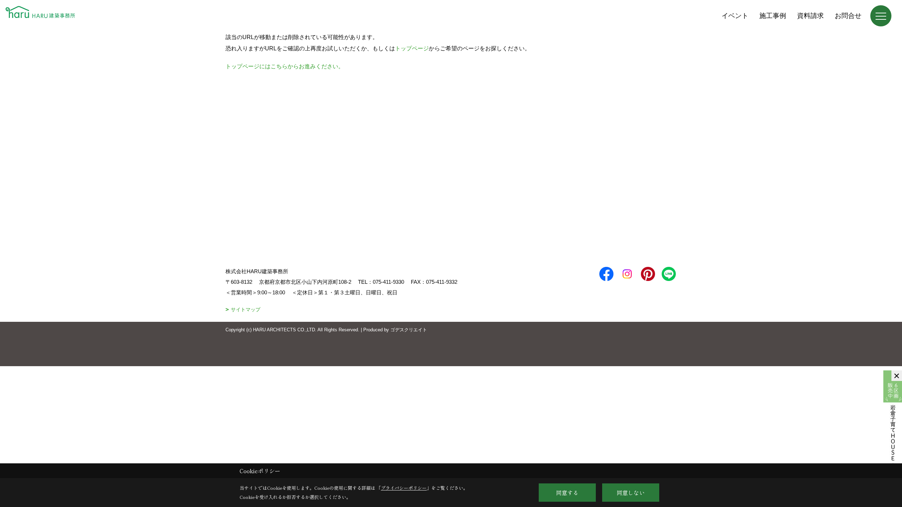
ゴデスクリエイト (408, 329)
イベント (735, 15)
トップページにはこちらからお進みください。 (285, 66)
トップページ (412, 48)
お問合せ (848, 15)
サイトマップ (245, 309)
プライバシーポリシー (404, 487)
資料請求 (810, 15)
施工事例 (772, 15)
